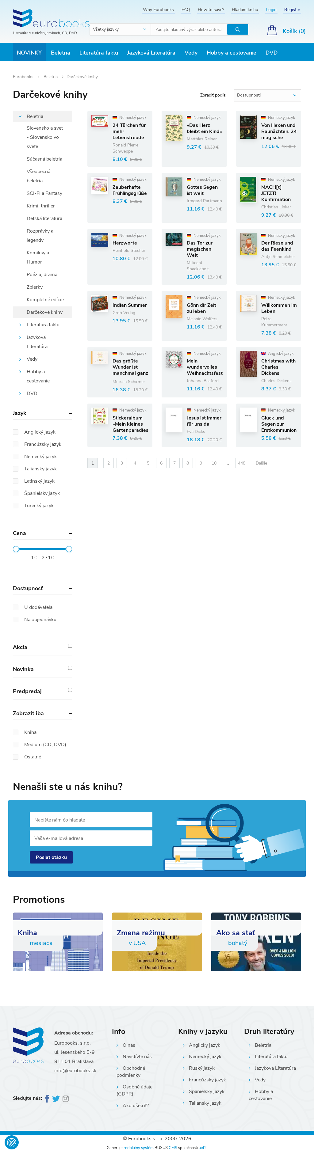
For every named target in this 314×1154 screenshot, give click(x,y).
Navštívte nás (137, 1056)
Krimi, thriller (41, 206)
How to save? (211, 10)
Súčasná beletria (44, 159)
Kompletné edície (45, 299)
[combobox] (120, 29)
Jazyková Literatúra (151, 52)
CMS (173, 1148)
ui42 (203, 1148)
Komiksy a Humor (38, 257)
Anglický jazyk (204, 1045)
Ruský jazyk (202, 1068)
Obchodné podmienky (131, 1072)
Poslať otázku (51, 857)
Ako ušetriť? (136, 1105)
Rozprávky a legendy (40, 236)
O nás (129, 1045)
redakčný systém (139, 1148)
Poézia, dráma (42, 274)
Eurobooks (24, 77)
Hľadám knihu (245, 10)
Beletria (60, 52)
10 (214, 463)
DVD (272, 52)
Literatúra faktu (98, 52)
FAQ (186, 10)
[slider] (16, 549)
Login (271, 10)
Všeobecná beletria (38, 176)
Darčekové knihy (45, 312)
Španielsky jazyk (206, 1091)
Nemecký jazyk (205, 1056)
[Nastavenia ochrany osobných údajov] (12, 1142)
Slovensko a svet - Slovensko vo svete (45, 137)
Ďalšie (261, 463)
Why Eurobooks (158, 10)
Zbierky (35, 287)
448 (241, 463)
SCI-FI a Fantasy (44, 193)
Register (292, 10)
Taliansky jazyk (205, 1103)
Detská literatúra (44, 218)
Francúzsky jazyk (207, 1079)
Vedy (191, 52)
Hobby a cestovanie (231, 52)
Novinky (29, 52)
